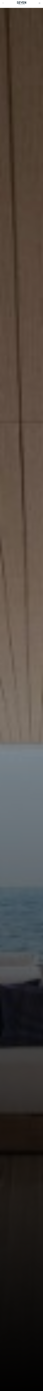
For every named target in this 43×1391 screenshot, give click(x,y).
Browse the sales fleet (15, 726)
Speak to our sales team (15, 720)
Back (5, 8)
